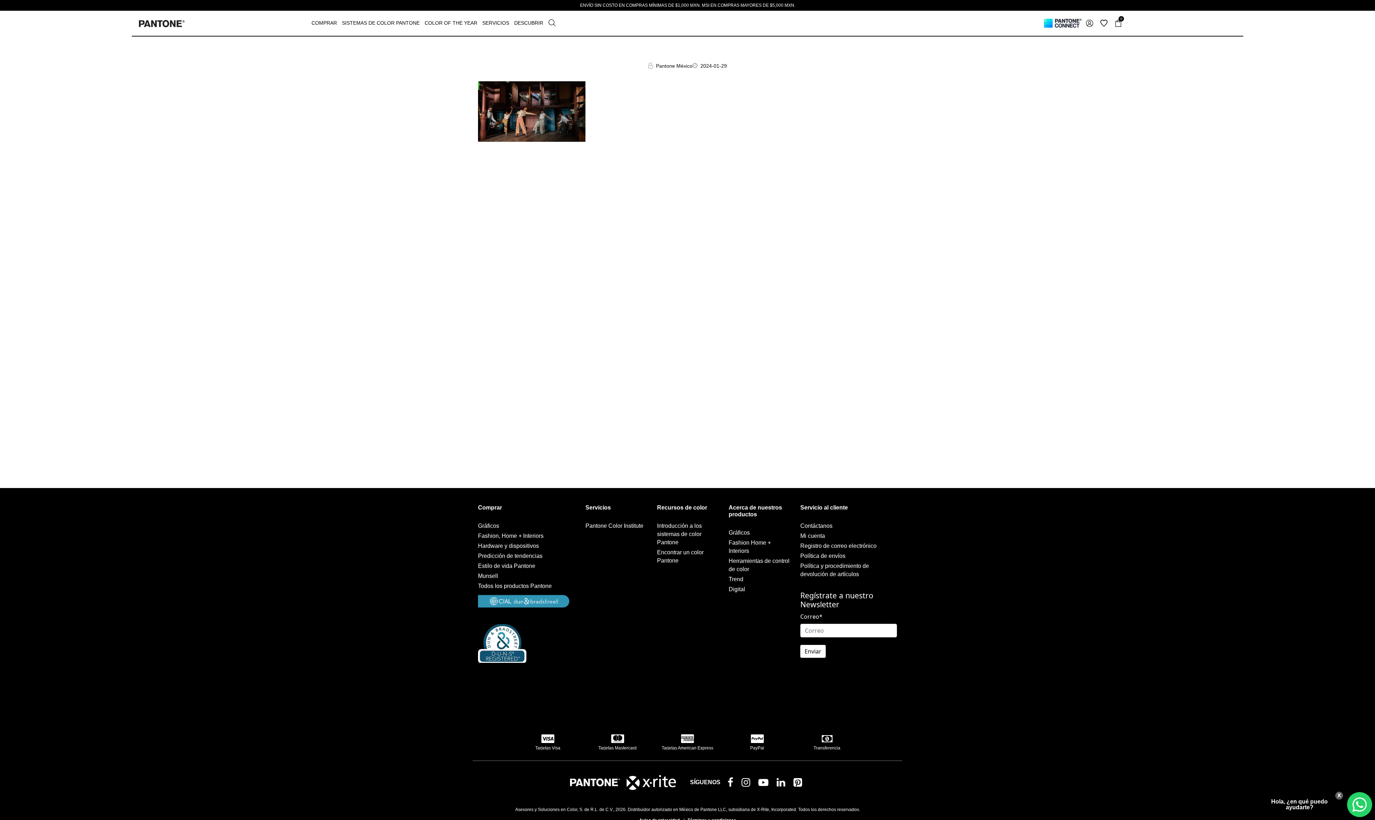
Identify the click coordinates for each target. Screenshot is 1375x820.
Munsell (488, 576)
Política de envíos (822, 556)
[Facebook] (732, 783)
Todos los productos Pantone (515, 586)
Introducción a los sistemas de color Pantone (679, 534)
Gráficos (488, 526)
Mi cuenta (812, 536)
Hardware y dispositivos (508, 546)
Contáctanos (816, 526)
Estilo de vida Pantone (506, 566)
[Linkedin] (782, 784)
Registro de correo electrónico (838, 546)
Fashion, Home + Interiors (511, 536)
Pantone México (674, 66)
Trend (736, 579)
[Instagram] (747, 784)
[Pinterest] (799, 784)
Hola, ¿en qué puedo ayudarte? (1299, 804)
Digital (737, 589)
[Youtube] (764, 784)
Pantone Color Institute (614, 526)
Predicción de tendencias (510, 556)
